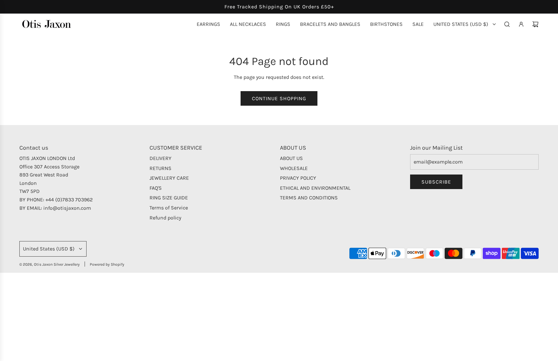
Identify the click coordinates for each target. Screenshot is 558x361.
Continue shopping (279, 98)
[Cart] (535, 24)
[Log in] (521, 24)
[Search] (507, 24)
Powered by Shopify (107, 264)
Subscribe (436, 182)
